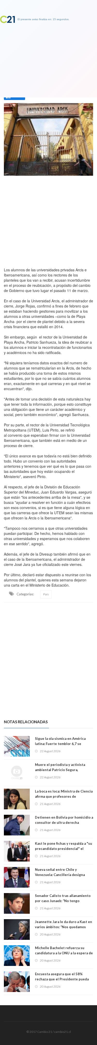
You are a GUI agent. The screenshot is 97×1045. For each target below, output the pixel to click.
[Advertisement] (48, 220)
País (46, 594)
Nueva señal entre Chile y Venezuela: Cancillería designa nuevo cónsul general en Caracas (62, 874)
